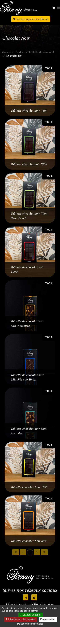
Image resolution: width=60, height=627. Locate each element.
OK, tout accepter (31, 614)
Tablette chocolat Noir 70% (29, 487)
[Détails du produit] (30, 90)
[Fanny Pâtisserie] (18, 8)
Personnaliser (47, 619)
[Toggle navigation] (58, 8)
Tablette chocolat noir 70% (29, 164)
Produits (20, 52)
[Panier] (53, 8)
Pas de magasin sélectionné (31, 19)
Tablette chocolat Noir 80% (29, 540)
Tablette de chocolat (41, 52)
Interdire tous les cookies (21, 619)
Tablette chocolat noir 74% (29, 110)
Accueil (6, 52)
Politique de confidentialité (30, 623)
